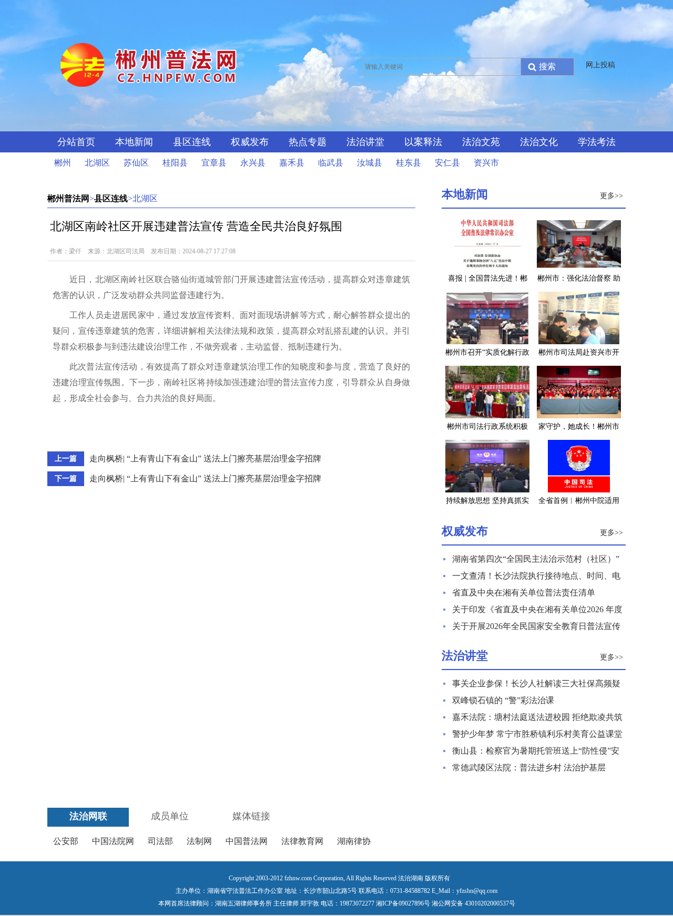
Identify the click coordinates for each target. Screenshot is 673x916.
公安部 (65, 841)
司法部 (160, 841)
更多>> (611, 196)
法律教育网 (302, 841)
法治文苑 (481, 142)
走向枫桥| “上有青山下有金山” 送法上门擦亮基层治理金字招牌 (205, 458)
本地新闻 (134, 142)
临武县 (330, 162)
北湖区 (97, 162)
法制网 (199, 841)
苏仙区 (136, 162)
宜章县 (214, 162)
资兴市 (486, 162)
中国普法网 (247, 841)
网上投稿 (600, 65)
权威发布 (250, 142)
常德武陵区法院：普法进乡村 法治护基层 (529, 767)
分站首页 (76, 142)
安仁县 (447, 162)
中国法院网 (113, 841)
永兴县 (253, 162)
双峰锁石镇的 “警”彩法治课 (503, 700)
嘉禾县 (291, 162)
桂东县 (408, 162)
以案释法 (423, 142)
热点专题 (308, 142)
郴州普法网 (68, 198)
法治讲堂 (365, 142)
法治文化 (539, 142)
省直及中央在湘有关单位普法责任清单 (523, 592)
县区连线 (192, 142)
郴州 (62, 162)
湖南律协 (354, 841)
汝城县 (369, 162)
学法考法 (597, 142)
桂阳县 (175, 162)
